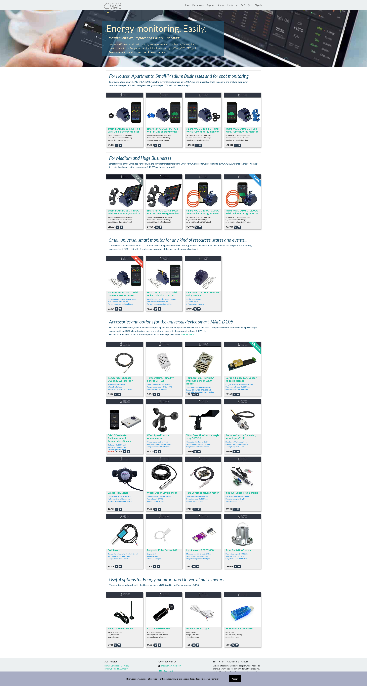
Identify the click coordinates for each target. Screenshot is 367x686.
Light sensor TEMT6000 (200, 550)
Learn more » (187, 334)
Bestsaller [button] (138, 260)
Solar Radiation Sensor (238, 550)
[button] (116, 145)
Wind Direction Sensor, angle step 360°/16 (202, 437)
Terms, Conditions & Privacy (116, 665)
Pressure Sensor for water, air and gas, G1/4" (241, 437)
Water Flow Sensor (118, 492)
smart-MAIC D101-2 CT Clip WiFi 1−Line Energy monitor (162, 130)
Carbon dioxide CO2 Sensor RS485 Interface (241, 379)
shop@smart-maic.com (171, 665)
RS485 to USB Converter (240, 628)
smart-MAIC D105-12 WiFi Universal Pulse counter (162, 294)
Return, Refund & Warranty (116, 668)
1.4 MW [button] (256, 178)
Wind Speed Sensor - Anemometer (158, 437)
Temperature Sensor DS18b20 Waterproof (120, 379)
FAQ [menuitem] (243, 5)
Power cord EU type (197, 628)
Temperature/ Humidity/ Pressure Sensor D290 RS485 (200, 380)
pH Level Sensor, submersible (242, 492)
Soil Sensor (114, 550)
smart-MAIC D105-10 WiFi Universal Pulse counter (123, 294)
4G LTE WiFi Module (158, 628)
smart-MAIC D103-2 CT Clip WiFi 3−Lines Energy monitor (242, 130)
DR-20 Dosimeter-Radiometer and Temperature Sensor (119, 438)
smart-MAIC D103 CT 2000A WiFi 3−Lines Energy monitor (242, 212)
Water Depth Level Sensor (162, 492)
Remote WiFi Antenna (120, 628)
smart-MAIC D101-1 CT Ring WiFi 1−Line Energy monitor (124, 130)
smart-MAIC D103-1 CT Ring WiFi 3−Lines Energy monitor (202, 130)
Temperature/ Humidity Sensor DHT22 (160, 379)
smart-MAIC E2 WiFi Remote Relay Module (202, 294)
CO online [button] (256, 346)
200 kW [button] (138, 179)
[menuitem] (187, 5)
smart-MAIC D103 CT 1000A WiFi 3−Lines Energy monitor (202, 212)
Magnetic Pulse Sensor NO (162, 550)
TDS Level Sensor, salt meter (202, 492)
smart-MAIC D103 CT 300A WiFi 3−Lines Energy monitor (124, 212)
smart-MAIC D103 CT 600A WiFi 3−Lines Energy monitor (163, 212)
